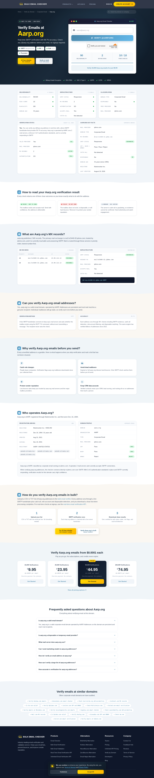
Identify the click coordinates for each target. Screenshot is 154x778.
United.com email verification (118, 705)
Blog (106, 760)
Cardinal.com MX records (118, 701)
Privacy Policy (128, 756)
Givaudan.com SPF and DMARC (99, 714)
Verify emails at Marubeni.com (34, 710)
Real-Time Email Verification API (61, 752)
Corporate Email (42, 11)
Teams (107, 741)
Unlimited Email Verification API (61, 756)
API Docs (81, 4)
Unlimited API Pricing (112, 749)
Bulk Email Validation (57, 749)
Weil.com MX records (38, 714)
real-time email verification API (74, 504)
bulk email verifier (64, 499)
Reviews (126, 749)
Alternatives (85, 736)
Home (19, 11)
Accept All (90, 772)
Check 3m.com (119, 714)
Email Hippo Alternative (88, 756)
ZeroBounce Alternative (88, 752)
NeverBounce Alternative (88, 749)
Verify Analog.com (78, 714)
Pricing (92, 4)
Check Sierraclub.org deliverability (91, 701)
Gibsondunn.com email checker (62, 701)
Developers (108, 756)
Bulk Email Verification (58, 745)
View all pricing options (76, 590)
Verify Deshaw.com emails (37, 701)
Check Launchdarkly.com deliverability (118, 710)
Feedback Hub (128, 745)
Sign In (109, 4)
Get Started (31, 581)
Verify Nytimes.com (50, 705)
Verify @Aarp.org (103, 38)
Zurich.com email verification (65, 719)
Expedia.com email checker (90, 710)
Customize (63, 772)
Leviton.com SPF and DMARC (72, 705)
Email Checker (55, 741)
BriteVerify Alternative (87, 741)
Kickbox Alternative (86, 745)
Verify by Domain (29, 11)
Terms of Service (129, 752)
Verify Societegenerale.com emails (63, 710)
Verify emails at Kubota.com (91, 719)
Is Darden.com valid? (58, 714)
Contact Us (127, 741)
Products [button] (67, 4)
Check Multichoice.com (94, 705)
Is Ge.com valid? (32, 705)
